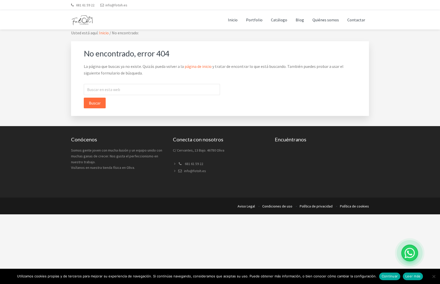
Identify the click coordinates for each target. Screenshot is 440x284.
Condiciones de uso (277, 206)
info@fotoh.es (116, 5)
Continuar (390, 276)
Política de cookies (354, 206)
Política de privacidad (316, 206)
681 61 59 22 (84, 5)
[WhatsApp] (409, 253)
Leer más (412, 276)
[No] (433, 276)
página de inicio (198, 66)
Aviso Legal (246, 206)
